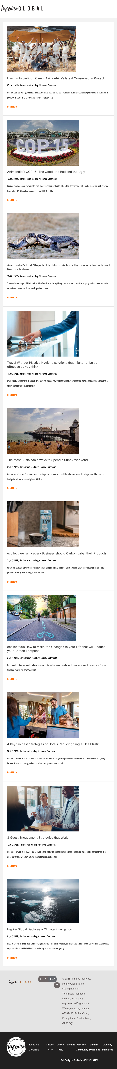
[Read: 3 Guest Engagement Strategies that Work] (43, 808)
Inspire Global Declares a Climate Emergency (39, 929)
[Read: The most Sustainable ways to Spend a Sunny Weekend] (43, 430)
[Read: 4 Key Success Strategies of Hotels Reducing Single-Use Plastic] (43, 715)
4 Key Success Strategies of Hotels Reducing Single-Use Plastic (53, 744)
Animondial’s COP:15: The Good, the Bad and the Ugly (46, 172)
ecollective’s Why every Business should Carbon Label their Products (56, 553)
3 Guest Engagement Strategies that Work (37, 837)
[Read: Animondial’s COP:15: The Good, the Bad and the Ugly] (43, 142)
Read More (12, 106)
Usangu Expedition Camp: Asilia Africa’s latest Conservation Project (55, 78)
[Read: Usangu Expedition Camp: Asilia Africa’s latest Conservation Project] (41, 49)
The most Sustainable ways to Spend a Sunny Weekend (47, 460)
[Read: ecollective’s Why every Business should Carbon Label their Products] (43, 524)
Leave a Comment (48, 85)
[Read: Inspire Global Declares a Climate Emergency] (43, 901)
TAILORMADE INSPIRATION (86, 1060)
